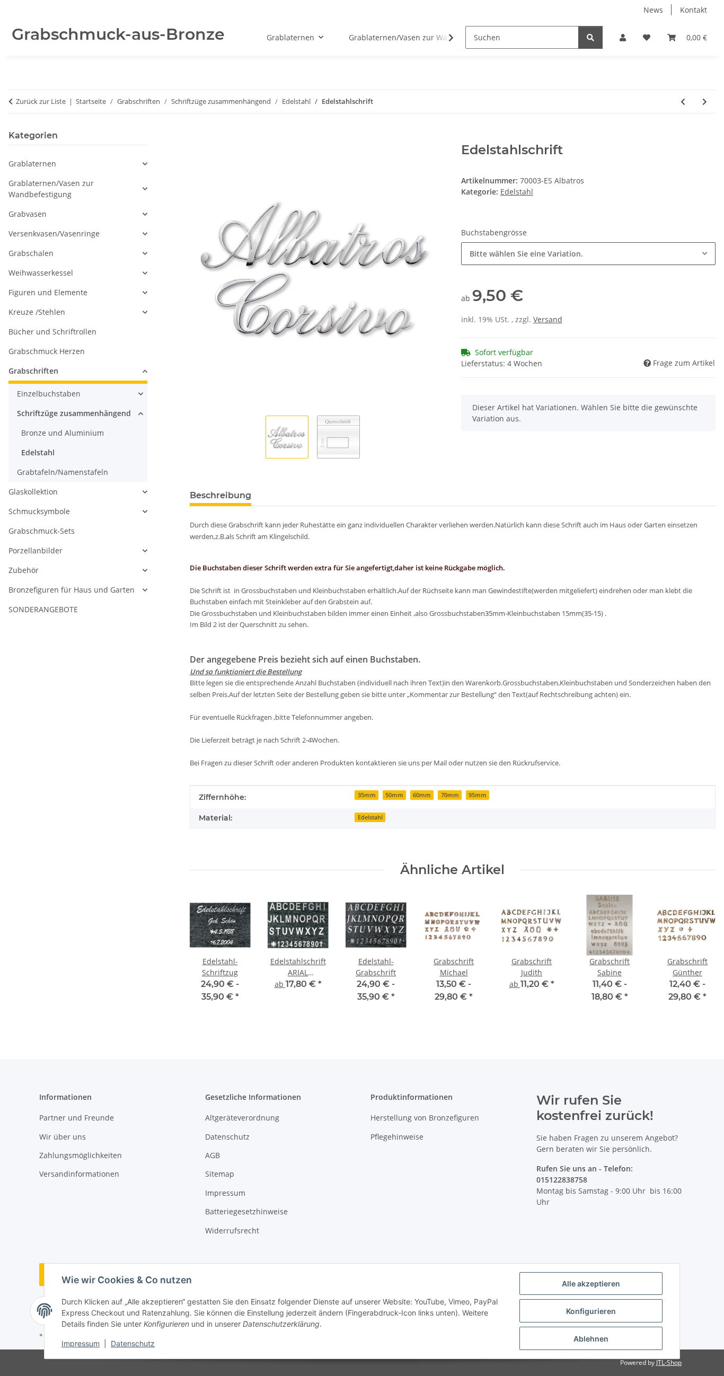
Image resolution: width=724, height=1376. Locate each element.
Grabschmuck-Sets (41, 531)
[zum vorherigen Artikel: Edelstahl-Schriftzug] (683, 101)
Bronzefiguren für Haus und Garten (71, 590)
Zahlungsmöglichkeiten (80, 1155)
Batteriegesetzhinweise (246, 1211)
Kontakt (693, 10)
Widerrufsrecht (232, 1230)
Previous (207, 956)
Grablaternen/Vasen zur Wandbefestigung (51, 188)
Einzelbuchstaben (49, 394)
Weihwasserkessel (40, 273)
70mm (450, 795)
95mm (478, 795)
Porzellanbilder (35, 550)
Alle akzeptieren (591, 1283)
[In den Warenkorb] (198, 137)
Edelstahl (516, 192)
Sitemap (219, 1174)
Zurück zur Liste (41, 101)
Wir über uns (62, 1137)
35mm (367, 795)
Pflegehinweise (396, 1137)
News (653, 10)
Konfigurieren (591, 1311)
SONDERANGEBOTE (43, 609)
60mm (422, 795)
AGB (212, 1155)
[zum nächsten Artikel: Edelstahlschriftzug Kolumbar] (705, 101)
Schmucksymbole (39, 511)
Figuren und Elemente (47, 292)
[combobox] (588, 253)
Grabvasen (27, 214)
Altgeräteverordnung (242, 1118)
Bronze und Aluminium (62, 433)
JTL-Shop (669, 1362)
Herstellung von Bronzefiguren (424, 1118)
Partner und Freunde (76, 1118)
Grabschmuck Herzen (46, 351)
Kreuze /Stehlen (36, 312)
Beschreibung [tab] (220, 495)
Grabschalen (31, 253)
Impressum (80, 1343)
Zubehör (23, 570)
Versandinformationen (79, 1174)
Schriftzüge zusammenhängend (74, 413)
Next (698, 956)
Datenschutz (133, 1343)
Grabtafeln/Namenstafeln (62, 472)
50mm (394, 795)
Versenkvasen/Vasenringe (54, 233)
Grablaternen (32, 163)
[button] (622, 37)
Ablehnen (590, 1338)
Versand (547, 319)
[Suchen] (590, 37)
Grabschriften (33, 371)
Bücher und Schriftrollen (52, 332)
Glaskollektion (33, 492)
